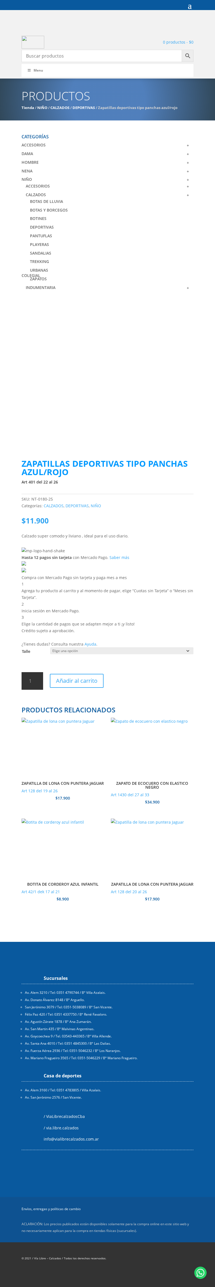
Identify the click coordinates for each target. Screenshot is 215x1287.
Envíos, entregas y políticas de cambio (51, 1209)
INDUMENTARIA (40, 287)
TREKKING (39, 261)
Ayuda (90, 644)
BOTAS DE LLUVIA (46, 201)
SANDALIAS (40, 253)
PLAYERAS (39, 244)
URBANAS (39, 270)
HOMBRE (30, 162)
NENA (27, 171)
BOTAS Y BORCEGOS (49, 210)
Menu (38, 70)
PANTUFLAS (41, 235)
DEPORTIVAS (84, 107)
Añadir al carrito (76, 680)
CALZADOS (59, 107)
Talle (26, 651)
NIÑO (42, 107)
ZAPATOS (38, 278)
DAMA (27, 153)
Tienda (28, 107)
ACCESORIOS (34, 145)
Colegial (31, 275)
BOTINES (38, 218)
